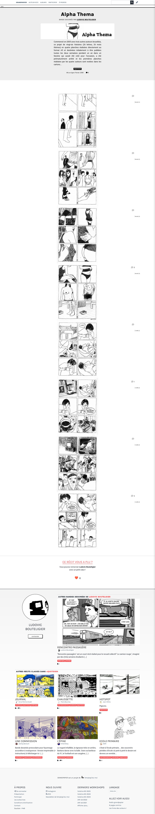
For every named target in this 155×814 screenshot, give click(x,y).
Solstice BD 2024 (84, 794)
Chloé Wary (64, 744)
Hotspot (104, 699)
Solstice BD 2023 (84, 797)
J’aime (76, 577)
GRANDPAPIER (21, 2)
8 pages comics (115, 805)
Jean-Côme (107, 702)
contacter (35, 636)
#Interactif (19, 757)
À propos (62, 2)
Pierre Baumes (65, 702)
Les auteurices (19, 800)
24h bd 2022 (82, 800)
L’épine (61, 741)
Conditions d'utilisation (23, 803)
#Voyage (68, 660)
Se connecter (21, 791)
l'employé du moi (91, 778)
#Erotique (61, 660)
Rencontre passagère (71, 647)
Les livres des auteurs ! (117, 808)
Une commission (26, 741)
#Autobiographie (63, 705)
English (113, 791)
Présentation (19, 794)
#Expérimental (37, 757)
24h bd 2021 (82, 803)
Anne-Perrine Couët (25, 702)
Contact (17, 806)
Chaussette (65, 699)
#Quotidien (77, 68)
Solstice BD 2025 (84, 791)
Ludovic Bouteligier (86, 20)
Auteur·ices (33, 2)
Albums (43, 2)
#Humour (19, 705)
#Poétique (34, 705)
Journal (20, 699)
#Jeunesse (115, 757)
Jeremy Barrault (23, 744)
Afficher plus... (83, 806)
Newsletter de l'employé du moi (57, 797)
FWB (23, 808)
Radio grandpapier (116, 802)
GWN (104, 744)
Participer (53, 2)
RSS (49, 794)
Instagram (51, 791)
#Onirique (69, 757)
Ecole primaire (109, 741)
